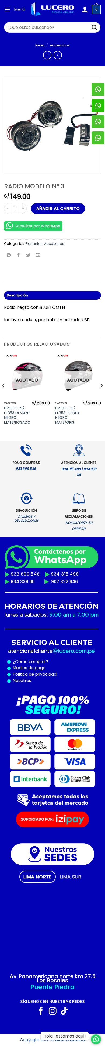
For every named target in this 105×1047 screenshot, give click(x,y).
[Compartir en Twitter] (28, 255)
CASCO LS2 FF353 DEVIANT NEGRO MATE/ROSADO (17, 415)
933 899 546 (25, 574)
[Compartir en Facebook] (18, 255)
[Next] (101, 396)
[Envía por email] (38, 255)
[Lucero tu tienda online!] (53, 9)
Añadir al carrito (58, 208)
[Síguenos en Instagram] (53, 1011)
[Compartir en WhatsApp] (9, 255)
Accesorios (60, 45)
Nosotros (22, 680)
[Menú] (7, 9)
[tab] (37, 877)
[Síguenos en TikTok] (64, 1011)
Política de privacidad (34, 674)
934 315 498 (65, 574)
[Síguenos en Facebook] (41, 1011)
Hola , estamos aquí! (64, 1036)
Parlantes (34, 243)
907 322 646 (64, 581)
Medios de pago (28, 668)
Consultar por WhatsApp (37, 226)
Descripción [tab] (17, 295)
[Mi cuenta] (84, 9)
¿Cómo (20, 661)
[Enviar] (94, 27)
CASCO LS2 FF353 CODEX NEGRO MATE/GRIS (67, 415)
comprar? (38, 661)
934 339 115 (23, 581)
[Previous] (3, 396)
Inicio (39, 45)
